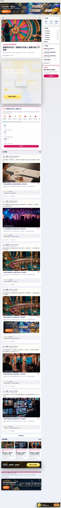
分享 (9, 196)
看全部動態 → (21, 435)
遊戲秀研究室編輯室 (6, 55)
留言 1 (6, 341)
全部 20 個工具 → (47, 63)
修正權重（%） (6, 138)
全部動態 (39, 151)
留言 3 (6, 196)
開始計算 (21, 146)
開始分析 (51, 76)
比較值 (5, 132)
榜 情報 (39, 17)
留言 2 (6, 239)
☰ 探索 (3, 17)
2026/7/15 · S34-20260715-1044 (11, 246)
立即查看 (56, 504)
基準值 (5, 125)
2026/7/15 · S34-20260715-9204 (11, 157)
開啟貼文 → (13, 196)
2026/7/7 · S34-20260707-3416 (11, 202)
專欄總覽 (39, 439)
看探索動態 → (46, 41)
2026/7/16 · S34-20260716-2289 (11, 290)
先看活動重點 (30, 96)
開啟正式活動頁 (12, 96)
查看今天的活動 (33, 464)
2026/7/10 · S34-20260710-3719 (11, 392)
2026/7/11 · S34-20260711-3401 (11, 347)
